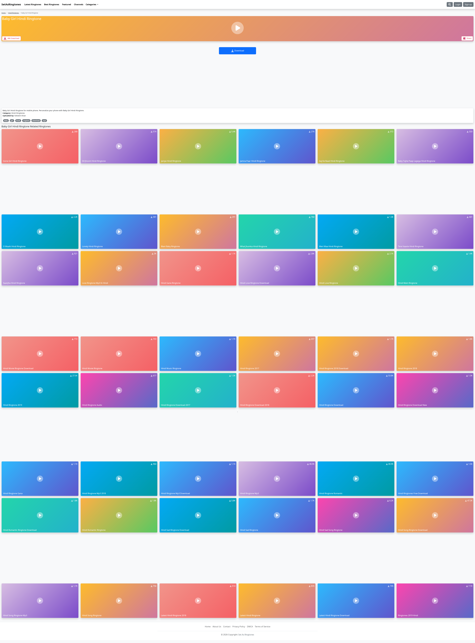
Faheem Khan (20, 115)
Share (468, 38)
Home (3, 13)
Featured (66, 4)
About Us (217, 626)
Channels (78, 4)
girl (12, 121)
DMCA (250, 626)
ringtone (26, 121)
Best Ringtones (51, 4)
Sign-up (468, 4)
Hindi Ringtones (13, 13)
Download (239, 50)
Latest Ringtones (32, 4)
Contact (226, 626)
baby (6, 121)
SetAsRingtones (11, 4)
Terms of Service (262, 626)
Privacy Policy (238, 626)
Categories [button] (91, 4)
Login (458, 4)
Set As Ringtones (246, 634)
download (36, 121)
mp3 (44, 121)
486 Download (13, 38)
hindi (18, 121)
